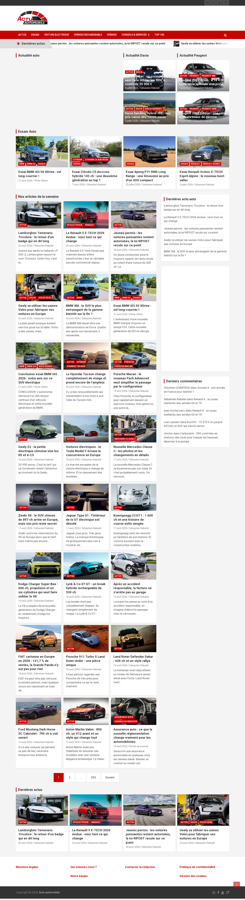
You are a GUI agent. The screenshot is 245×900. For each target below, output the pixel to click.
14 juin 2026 (185, 120)
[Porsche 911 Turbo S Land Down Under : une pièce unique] (86, 638)
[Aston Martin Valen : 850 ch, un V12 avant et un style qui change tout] (86, 711)
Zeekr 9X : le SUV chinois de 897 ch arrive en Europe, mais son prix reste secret (38, 519)
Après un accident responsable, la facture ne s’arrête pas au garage (133, 588)
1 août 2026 (185, 88)
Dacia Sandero (153, 109)
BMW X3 (31, 164)
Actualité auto (29, 55)
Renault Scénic (211, 164)
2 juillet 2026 (131, 120)
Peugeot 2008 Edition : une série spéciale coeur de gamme (202, 115)
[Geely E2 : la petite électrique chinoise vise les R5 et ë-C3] (38, 428)
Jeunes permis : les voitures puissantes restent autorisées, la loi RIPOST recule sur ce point (134, 239)
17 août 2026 (120, 459)
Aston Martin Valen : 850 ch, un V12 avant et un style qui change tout (84, 733)
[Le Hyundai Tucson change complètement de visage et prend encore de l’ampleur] (86, 356)
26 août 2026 (25, 245)
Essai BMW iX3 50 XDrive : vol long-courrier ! (132, 308)
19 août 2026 (120, 391)
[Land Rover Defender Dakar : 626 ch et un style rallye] (133, 638)
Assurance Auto (123, 717)
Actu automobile (49, 892)
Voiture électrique (56, 34)
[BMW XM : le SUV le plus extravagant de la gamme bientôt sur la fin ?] (86, 287)
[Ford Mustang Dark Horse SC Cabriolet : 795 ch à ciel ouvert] (38, 711)
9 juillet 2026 (186, 184)
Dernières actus (30, 790)
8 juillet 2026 (131, 88)
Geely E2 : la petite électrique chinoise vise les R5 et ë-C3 (38, 451)
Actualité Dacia (137, 55)
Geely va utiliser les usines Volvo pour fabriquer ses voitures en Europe (37, 310)
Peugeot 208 (208, 76)
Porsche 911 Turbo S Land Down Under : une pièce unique (85, 661)
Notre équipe (79, 876)
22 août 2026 (73, 318)
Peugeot (194, 76)
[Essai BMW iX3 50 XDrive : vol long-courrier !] (133, 287)
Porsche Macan (123, 366)
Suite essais (45, 366)
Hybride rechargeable (88, 34)
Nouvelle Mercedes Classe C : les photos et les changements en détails (133, 451)
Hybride (112, 34)
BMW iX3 (31, 366)
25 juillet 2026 (133, 184)
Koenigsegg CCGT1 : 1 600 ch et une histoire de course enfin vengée (133, 519)
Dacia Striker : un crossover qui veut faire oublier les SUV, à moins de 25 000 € (147, 80)
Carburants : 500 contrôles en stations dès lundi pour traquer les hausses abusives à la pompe (191, 437)
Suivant (109, 777)
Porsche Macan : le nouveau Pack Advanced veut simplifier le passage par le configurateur (132, 380)
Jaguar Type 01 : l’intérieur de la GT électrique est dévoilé (85, 519)
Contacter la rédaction (140, 867)
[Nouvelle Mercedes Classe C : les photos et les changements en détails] (133, 428)
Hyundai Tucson (76, 366)
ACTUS (22, 34)
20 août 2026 (73, 386)
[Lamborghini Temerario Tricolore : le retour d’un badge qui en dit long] (38, 214)
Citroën (77, 160)
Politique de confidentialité (197, 867)
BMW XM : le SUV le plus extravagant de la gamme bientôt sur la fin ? (84, 310)
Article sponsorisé (138, 746)
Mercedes (129, 434)
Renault (195, 164)
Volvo (32, 298)
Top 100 (159, 34)
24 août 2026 (120, 249)
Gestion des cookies (193, 876)
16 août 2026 (25, 600)
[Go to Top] (236, 885)
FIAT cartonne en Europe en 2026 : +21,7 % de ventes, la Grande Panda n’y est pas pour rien (38, 663)
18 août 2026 (25, 459)
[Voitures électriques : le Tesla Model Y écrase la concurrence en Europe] (86, 428)
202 (93, 777)
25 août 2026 (73, 245)
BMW (21, 164)
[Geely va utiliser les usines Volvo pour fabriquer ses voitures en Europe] (38, 287)
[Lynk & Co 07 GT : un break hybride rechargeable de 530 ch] (86, 566)
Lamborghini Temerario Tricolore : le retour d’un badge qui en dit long (36, 237)
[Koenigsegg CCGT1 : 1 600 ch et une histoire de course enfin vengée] (133, 497)
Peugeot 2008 (209, 109)
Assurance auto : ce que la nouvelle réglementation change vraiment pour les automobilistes (133, 735)
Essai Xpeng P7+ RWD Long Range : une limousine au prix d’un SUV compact (147, 176)
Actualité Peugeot (193, 55)
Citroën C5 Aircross (96, 160)
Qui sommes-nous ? (83, 867)
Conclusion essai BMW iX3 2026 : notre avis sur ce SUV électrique (37, 378)
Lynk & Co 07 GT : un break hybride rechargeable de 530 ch (85, 588)
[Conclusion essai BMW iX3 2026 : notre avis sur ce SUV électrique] (38, 356)
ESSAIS (35, 34)
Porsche (129, 362)
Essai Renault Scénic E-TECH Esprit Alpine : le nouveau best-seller (202, 176)
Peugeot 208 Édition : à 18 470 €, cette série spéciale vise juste (203, 82)
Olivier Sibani (41, 180)
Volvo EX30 (45, 298)
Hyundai (81, 362)
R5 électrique (74, 225)
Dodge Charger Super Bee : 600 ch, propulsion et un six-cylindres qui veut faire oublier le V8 (38, 590)
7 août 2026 (78, 184)
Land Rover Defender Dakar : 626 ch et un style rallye (133, 659)
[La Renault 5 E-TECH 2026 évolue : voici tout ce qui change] (86, 214)
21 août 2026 (25, 180)
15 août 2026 (73, 742)
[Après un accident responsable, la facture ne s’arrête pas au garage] (133, 566)
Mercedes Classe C (125, 439)
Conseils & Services (134, 34)
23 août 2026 (25, 318)
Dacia (139, 72)
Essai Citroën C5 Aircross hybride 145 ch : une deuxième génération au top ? (94, 176)
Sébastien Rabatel (150, 88)
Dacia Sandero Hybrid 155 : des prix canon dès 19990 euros (147, 115)
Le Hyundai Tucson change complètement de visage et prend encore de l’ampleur (86, 378)
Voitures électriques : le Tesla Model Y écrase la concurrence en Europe (83, 451)
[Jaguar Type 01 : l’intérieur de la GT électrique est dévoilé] (86, 497)
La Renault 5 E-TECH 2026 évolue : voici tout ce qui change (85, 237)
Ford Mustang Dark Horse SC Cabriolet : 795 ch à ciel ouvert (38, 733)
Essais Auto (27, 132)
